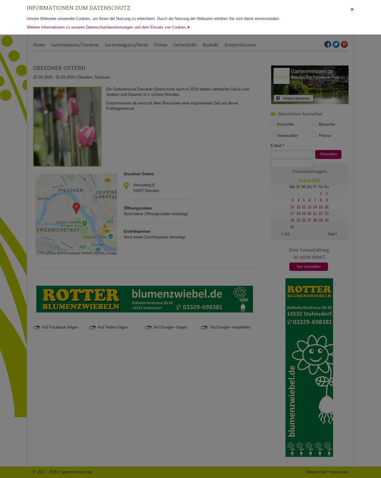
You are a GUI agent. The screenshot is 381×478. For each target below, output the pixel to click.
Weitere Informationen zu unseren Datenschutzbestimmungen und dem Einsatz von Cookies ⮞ (108, 27)
